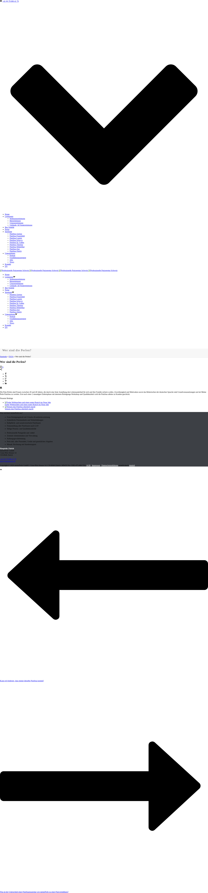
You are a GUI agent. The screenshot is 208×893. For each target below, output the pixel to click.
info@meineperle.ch (7, 461)
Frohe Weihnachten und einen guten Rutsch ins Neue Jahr (27, 405)
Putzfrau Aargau (16, 234)
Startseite (3, 357)
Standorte (8, 232)
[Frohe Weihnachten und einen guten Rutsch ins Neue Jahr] (28, 402)
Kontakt (8, 264)
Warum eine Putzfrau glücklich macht (19, 409)
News (12, 262)
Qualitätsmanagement (18, 258)
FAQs (11, 357)
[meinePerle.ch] (58, 270)
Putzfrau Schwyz (16, 240)
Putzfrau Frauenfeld (17, 236)
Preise (7, 229)
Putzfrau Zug (15, 249)
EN (6, 266)
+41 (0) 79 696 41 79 (10, 1)
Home (7, 214)
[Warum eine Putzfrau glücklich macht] (20, 407)
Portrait (12, 255)
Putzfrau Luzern (16, 238)
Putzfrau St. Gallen (17, 242)
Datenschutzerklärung (109, 465)
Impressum (96, 465)
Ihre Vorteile (9, 227)
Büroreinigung (15, 221)
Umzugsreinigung (16, 223)
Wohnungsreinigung (17, 219)
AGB (88, 465)
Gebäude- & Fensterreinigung (21, 225)
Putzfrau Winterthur (17, 247)
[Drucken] (1, 388)
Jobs (11, 260)
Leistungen (9, 216)
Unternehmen (10, 253)
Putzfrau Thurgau (16, 245)
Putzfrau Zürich (16, 251)
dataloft (132, 465)
